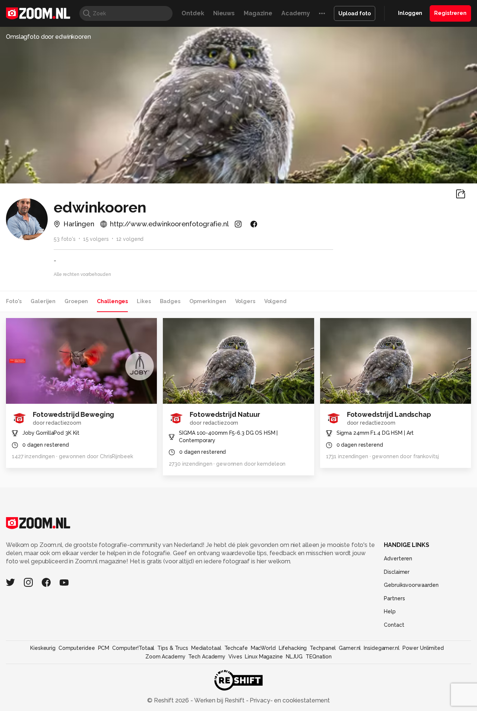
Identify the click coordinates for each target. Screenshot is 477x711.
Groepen (76, 301)
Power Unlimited (423, 648)
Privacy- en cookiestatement (289, 700)
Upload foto (354, 13)
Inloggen (410, 13)
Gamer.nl (350, 648)
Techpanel (323, 648)
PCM (104, 648)
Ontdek (192, 13)
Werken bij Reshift (219, 700)
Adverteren (398, 558)
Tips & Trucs (172, 648)
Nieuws (224, 13)
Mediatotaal (206, 648)
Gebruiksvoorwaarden (411, 585)
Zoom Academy (165, 657)
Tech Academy (206, 657)
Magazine (258, 13)
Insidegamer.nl (381, 648)
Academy (295, 13)
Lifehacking (293, 648)
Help (390, 611)
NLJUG (294, 657)
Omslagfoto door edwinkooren (48, 36)
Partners (394, 598)
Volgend (275, 301)
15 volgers (96, 239)
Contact (394, 625)
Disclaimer (397, 572)
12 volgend (130, 239)
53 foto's (65, 239)
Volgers (245, 301)
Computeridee (77, 648)
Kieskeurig (43, 648)
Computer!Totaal (133, 648)
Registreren (450, 13)
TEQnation (319, 657)
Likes (144, 301)
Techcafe (236, 648)
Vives (235, 657)
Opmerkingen (207, 301)
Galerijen (43, 301)
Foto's (14, 301)
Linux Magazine (263, 657)
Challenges (112, 301)
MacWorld (263, 648)
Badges (170, 301)
